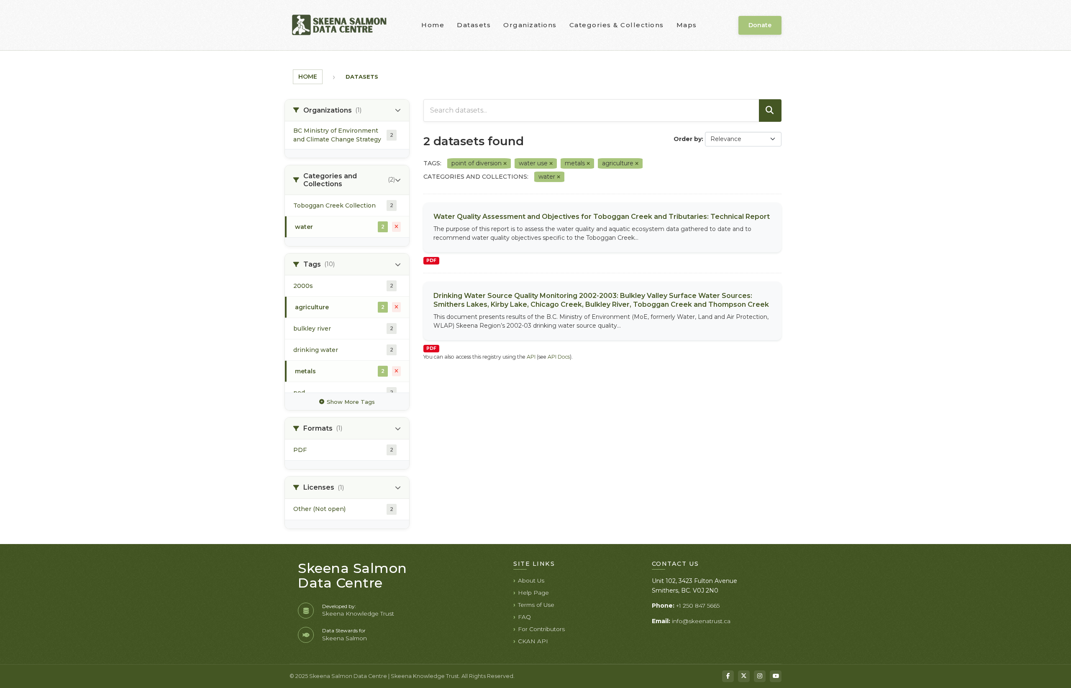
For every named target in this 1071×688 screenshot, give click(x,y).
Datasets (474, 25)
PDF (431, 260)
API (531, 357)
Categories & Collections (616, 25)
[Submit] (770, 110)
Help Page (533, 592)
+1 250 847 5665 (698, 605)
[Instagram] (760, 676)
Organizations (530, 25)
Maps (686, 25)
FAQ (524, 617)
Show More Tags (351, 401)
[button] (347, 110)
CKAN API (533, 641)
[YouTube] (775, 676)
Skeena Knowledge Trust (358, 613)
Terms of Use (536, 604)
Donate (759, 25)
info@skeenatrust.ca (701, 621)
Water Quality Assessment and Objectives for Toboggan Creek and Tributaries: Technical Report (601, 217)
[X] (744, 676)
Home (432, 25)
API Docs (559, 357)
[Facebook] (728, 676)
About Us (531, 580)
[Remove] (505, 164)
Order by (688, 139)
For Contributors (541, 629)
